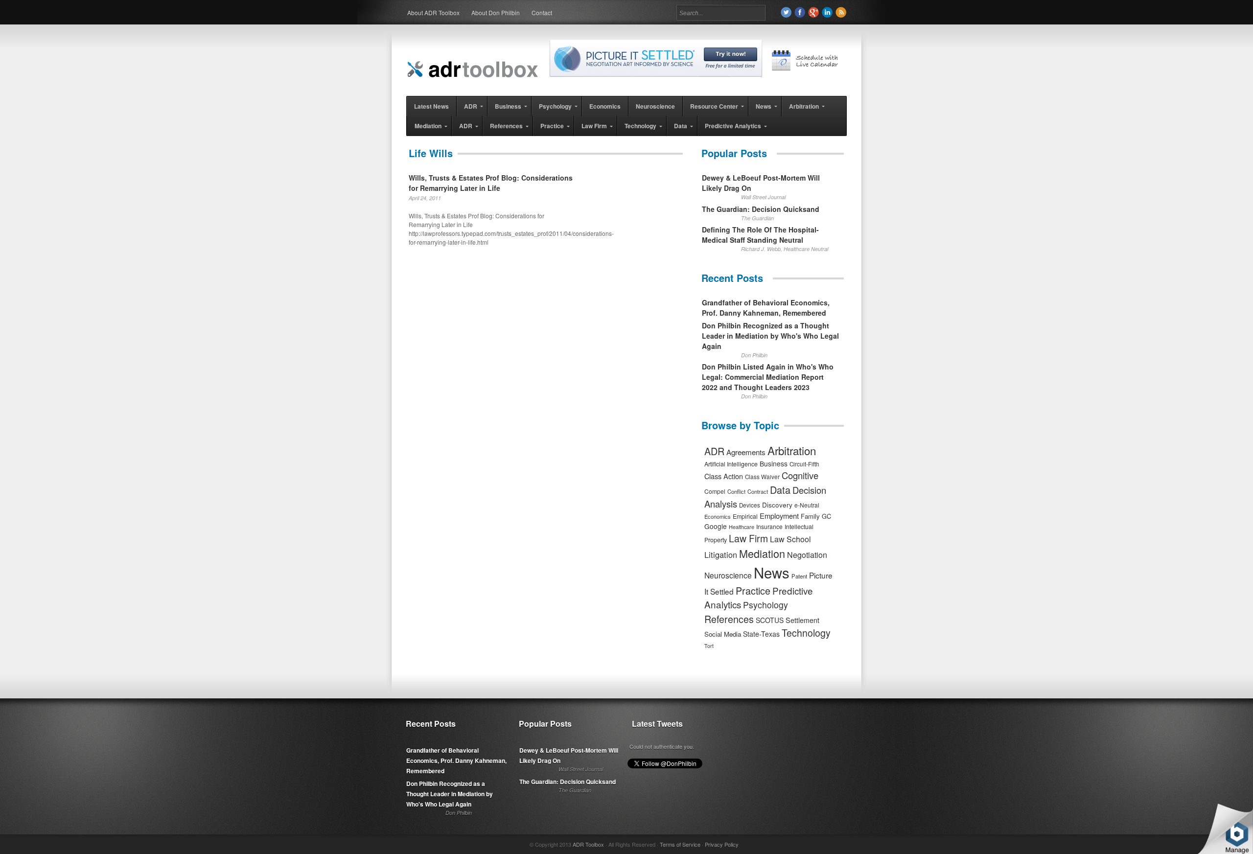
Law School (790, 539)
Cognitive (800, 475)
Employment (779, 515)
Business (774, 463)
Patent (799, 576)
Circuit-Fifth (804, 464)
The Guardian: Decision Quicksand (760, 209)
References (729, 619)
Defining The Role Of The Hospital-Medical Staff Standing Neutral (760, 235)
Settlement (802, 620)
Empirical (745, 516)
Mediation (762, 553)
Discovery (777, 504)
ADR (714, 451)
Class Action (723, 476)
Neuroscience (728, 575)
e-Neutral (806, 505)
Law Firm (748, 538)
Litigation (720, 554)
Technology (806, 633)
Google (715, 526)
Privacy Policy (722, 844)
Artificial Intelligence (731, 464)
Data (780, 490)
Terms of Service (680, 844)
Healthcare (741, 527)
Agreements (746, 452)
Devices (749, 505)
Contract (757, 491)
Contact (542, 12)
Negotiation (807, 554)
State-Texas (761, 634)
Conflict (736, 491)
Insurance (769, 526)
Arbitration (791, 450)
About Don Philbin (495, 12)
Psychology (765, 605)
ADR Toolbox (588, 844)
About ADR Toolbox (433, 12)
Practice (753, 590)
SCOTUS (770, 620)
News (771, 572)
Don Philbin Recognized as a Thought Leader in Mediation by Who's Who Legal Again (770, 336)
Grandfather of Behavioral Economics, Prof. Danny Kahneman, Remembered (766, 308)
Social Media (722, 634)
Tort (709, 645)
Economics (717, 516)
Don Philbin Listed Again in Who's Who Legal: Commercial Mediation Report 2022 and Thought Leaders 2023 (768, 377)
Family (810, 516)
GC (826, 516)
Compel (714, 491)
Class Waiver (762, 477)
